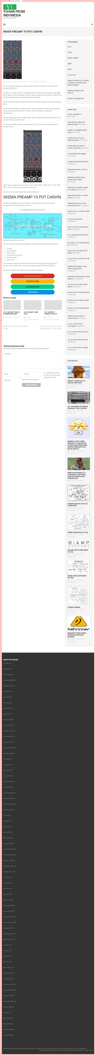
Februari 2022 (7, 905)
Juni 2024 (6, 765)
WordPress (80, 1050)
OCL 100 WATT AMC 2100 (31, 313)
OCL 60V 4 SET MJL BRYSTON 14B (78, 258)
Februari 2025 (7, 719)
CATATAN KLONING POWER (33, 276)
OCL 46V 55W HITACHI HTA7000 (78, 340)
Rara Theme (63, 1050)
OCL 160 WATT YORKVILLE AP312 (50, 313)
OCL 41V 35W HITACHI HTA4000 (78, 347)
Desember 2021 (8, 917)
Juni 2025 (6, 697)
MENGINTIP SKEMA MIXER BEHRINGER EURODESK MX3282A (77, 635)
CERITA (70, 52)
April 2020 (6, 1018)
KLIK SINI (39, 270)
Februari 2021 (7, 973)
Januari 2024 (7, 787)
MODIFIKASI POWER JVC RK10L (77, 169)
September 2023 (8, 804)
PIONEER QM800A (74, 607)
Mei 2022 (6, 889)
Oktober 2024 (7, 742)
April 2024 (6, 770)
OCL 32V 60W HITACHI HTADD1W (78, 332)
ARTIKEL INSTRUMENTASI (76, 98)
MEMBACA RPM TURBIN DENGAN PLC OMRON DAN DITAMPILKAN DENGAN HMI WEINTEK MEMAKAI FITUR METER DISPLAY (77, 445)
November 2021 (8, 922)
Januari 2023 (7, 843)
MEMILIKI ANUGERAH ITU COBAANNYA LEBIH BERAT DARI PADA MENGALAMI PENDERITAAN (77, 475)
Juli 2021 (6, 945)
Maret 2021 (6, 967)
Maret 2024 (6, 776)
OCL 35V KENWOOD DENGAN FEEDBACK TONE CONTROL (78, 407)
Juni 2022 (6, 883)
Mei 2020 (6, 1012)
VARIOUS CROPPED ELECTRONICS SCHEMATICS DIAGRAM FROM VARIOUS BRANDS (78, 83)
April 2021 (6, 962)
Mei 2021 (6, 956)
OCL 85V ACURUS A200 (75, 219)
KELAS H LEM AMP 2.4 (74, 114)
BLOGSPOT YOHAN (32, 281)
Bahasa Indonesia (15, 1)
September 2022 (8, 866)
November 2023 (8, 798)
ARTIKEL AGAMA (73, 58)
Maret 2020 (6, 1024)
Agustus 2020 (7, 1007)
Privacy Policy (72, 75)
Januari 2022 (7, 911)
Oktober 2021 (7, 928)
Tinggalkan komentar (39, 81)
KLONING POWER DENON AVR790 (78, 162)
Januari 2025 (7, 725)
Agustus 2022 (7, 872)
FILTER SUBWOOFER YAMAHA (77, 154)
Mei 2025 (6, 703)
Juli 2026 (6, 663)
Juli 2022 (6, 877)
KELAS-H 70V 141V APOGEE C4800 (78, 211)
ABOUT (70, 69)
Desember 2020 (8, 984)
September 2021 (8, 934)
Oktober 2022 (7, 860)
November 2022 (8, 855)
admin (18, 317)
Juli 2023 (6, 815)
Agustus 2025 (7, 686)
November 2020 (8, 990)
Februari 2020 (7, 1029)
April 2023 (6, 832)
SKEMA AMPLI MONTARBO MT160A (77, 577)
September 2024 (8, 748)
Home (69, 47)
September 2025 (8, 680)
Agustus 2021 (7, 939)
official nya (12, 118)
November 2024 (8, 736)
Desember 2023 (8, 793)
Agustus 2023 (7, 810)
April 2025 (6, 708)
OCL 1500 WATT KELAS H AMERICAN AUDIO (11, 313)
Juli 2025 (6, 691)
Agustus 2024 (7, 753)
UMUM (70, 64)
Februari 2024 (7, 781)
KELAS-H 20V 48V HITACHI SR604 (78, 308)
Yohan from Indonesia (14, 13)
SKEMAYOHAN (33, 292)
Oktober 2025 (7, 674)
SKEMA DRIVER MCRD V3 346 (78, 532)
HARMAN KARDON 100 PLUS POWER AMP (78, 505)
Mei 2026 (6, 669)
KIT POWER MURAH (32, 287)
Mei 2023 (6, 827)
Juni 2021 (6, 950)
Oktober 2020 (7, 996)
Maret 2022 (6, 900)
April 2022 (6, 894)
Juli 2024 (6, 759)
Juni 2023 (6, 821)
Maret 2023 (6, 838)
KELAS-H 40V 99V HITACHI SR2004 (79, 292)
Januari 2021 (7, 979)
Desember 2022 (8, 849)
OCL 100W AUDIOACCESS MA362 (78, 235)
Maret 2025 (6, 714)
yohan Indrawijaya (22, 81)
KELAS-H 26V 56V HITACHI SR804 (78, 300)
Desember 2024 (8, 731)
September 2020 (8, 1001)
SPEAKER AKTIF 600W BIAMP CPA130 (78, 551)
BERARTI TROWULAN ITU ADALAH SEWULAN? (76, 382)
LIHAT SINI (56, 93)
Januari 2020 (7, 1035)
